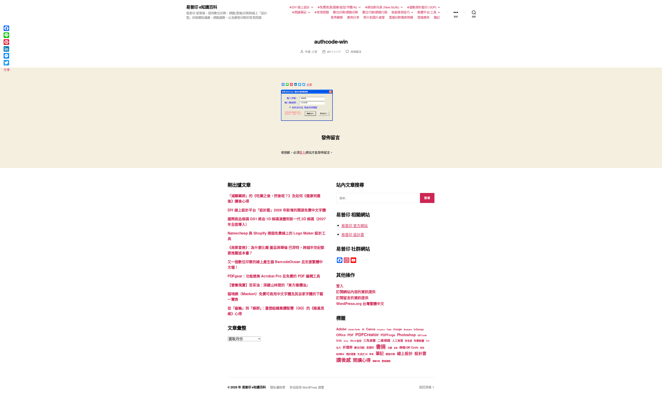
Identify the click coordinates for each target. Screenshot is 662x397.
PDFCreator (367, 334)
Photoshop (406, 334)
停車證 (408, 340)
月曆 (390, 347)
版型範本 (340, 354)
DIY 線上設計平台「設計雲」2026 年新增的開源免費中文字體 (277, 209)
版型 (422, 347)
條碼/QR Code (408, 347)
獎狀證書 (351, 354)
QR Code (422, 335)
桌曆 (395, 348)
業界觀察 (337, 17)
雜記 (437, 17)
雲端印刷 (376, 361)
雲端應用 (423, 17)
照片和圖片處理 (374, 17)
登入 (302, 152)
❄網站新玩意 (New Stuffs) (382, 7)
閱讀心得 (362, 360)
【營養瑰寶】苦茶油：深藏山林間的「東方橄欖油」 (269, 284)
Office (340, 334)
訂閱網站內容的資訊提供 (355, 291)
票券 (371, 354)
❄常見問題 (321, 12)
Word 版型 (356, 340)
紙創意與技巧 (401, 12)
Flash (389, 329)
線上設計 (405, 353)
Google (397, 329)
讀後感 (343, 359)
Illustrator (408, 329)
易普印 (370, 347)
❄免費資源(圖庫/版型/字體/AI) (337, 7)
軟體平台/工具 (426, 12)
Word (346, 341)
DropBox (381, 329)
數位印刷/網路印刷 (345, 12)
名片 (338, 347)
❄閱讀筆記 (299, 12)
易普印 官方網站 (354, 225)
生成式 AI (362, 354)
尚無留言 (356, 52)
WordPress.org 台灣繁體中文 (360, 303)
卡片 (427, 340)
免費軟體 (419, 341)
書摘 (381, 346)
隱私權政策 (277, 387)
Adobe (341, 329)
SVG (339, 341)
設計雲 (420, 353)
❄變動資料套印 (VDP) (421, 7)
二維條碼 (383, 340)
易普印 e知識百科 (201, 7)
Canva (370, 329)
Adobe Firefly (354, 329)
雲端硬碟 (386, 361)
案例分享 (353, 17)
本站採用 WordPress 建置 (306, 387)
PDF (350, 335)
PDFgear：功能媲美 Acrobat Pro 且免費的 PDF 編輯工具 (274, 275)
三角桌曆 (369, 340)
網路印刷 (390, 354)
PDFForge (388, 335)
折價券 (347, 347)
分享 (309, 84)
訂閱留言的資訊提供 (352, 297)
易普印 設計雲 (352, 234)
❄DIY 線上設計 (299, 7)
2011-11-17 (334, 52)
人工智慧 (397, 341)
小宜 (314, 52)
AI (363, 329)
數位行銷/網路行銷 (374, 12)
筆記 (380, 353)
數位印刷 (359, 347)
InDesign (419, 329)
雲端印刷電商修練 (401, 17)
